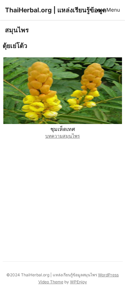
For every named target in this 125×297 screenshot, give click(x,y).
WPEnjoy (78, 281)
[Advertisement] (62, 198)
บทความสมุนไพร (62, 136)
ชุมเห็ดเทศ (62, 129)
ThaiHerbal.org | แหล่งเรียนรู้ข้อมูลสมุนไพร (55, 20)
